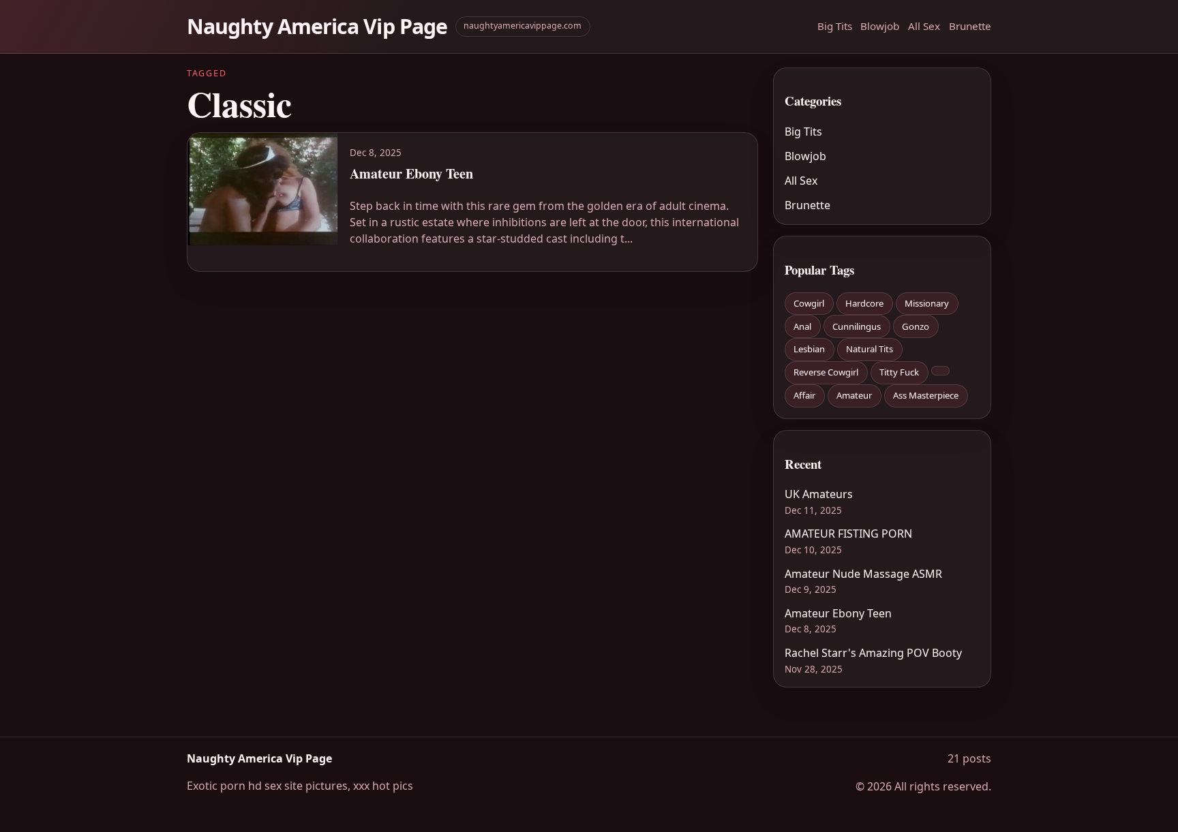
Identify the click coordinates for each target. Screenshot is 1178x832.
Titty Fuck (899, 372)
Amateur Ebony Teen (838, 613)
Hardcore (864, 303)
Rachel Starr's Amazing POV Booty (873, 652)
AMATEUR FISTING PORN (848, 533)
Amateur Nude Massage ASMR (863, 573)
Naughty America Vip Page (317, 26)
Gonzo (915, 326)
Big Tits (834, 26)
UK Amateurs (819, 494)
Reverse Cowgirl (826, 372)
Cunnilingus (856, 326)
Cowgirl (809, 303)
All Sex (924, 26)
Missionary (927, 303)
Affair (804, 395)
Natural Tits (869, 349)
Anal (802, 326)
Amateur (854, 395)
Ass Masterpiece (925, 395)
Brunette (970, 26)
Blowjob (879, 26)
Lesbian (809, 349)
